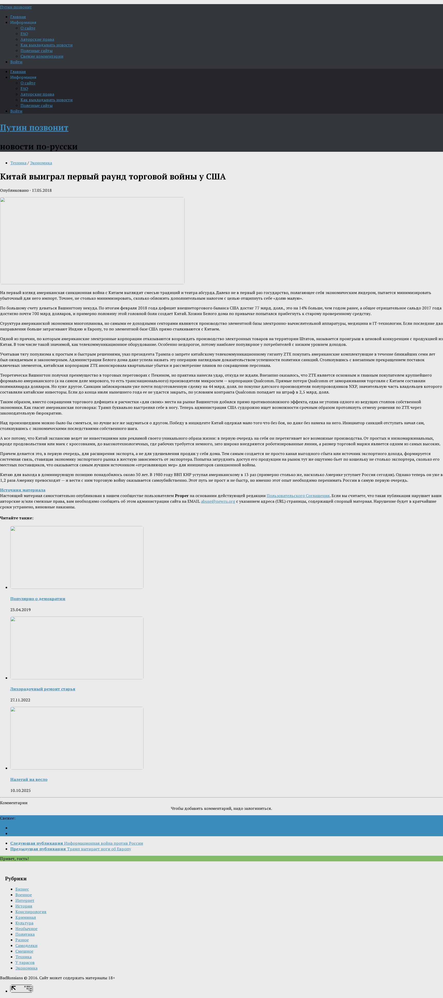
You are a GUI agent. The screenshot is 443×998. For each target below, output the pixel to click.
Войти (16, 62)
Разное (22, 940)
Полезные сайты (37, 50)
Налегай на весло (28, 779)
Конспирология (30, 911)
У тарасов (25, 962)
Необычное (26, 928)
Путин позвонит (16, 7)
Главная (18, 16)
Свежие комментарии (42, 56)
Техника (18, 163)
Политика (25, 934)
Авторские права (37, 39)
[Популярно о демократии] (77, 587)
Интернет (24, 900)
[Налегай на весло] (77, 768)
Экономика (41, 163)
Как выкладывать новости (47, 45)
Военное (23, 895)
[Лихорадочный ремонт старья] (77, 678)
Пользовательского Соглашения (298, 495)
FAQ (24, 33)
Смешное (24, 951)
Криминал (25, 917)
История (23, 906)
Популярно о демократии (37, 598)
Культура (24, 923)
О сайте (28, 28)
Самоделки (26, 945)
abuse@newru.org (218, 501)
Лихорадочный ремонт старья (42, 689)
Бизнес (22, 889)
